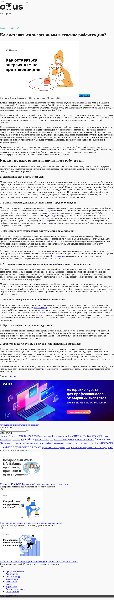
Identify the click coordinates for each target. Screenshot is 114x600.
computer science (28, 435)
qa (36, 439)
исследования (52, 213)
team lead (45, 440)
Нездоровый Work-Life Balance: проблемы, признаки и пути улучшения (34, 484)
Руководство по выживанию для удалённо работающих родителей (31, 523)
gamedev (67, 436)
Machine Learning (6, 440)
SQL (39, 439)
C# (12, 436)
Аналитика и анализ (15, 589)
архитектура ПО (18, 443)
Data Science (47, 436)
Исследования (57, 256)
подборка (96, 443)
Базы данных (68, 440)
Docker (60, 436)
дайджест (50, 443)
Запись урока (103, 439)
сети (68, 447)
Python (29, 439)
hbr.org (13, 376)
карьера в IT (85, 443)
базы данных (30, 443)
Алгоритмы (58, 440)
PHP (22, 440)
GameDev (10, 584)
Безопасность (12, 579)
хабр (110, 447)
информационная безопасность (67, 443)
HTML (76, 436)
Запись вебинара (84, 439)
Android (4, 436)
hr (72, 436)
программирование (25, 447)
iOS (81, 436)
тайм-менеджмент (30, 425)
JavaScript (96, 435)
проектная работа (57, 447)
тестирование (78, 447)
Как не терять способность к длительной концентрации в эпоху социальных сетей (39, 561)
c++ (16, 436)
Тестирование (12, 591)
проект (45, 447)
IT (84, 436)
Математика (5, 443)
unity (51, 440)
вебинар (40, 443)
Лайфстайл (84, 95)
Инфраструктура (13, 576)
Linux (105, 436)
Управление (11, 586)
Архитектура (12, 574)
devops (54, 436)
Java (88, 435)
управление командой (96, 447)
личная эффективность (11, 425)
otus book (16, 440)
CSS (40, 436)
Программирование (15, 571)
